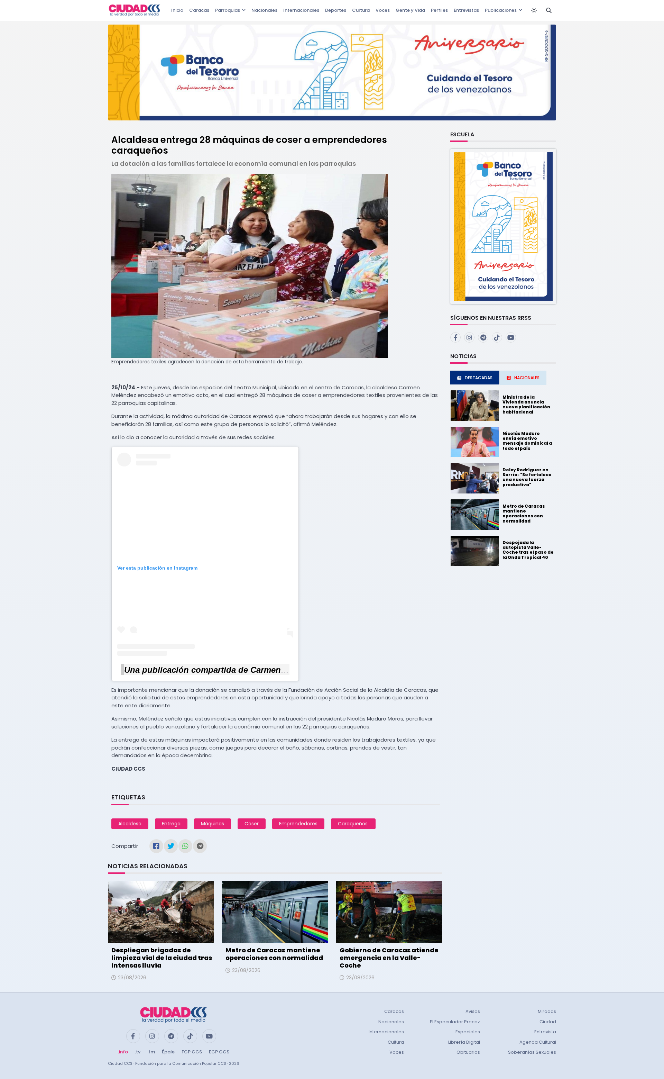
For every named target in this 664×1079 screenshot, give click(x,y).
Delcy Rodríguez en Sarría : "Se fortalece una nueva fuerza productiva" (527, 477)
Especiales (467, 1031)
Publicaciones (501, 10)
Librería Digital (464, 1042)
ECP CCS (219, 1052)
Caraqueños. (353, 823)
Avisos (472, 1011)
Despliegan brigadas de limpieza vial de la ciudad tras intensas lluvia (161, 957)
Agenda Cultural (537, 1042)
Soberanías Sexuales (532, 1052)
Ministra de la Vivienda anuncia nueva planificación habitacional (526, 404)
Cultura (361, 10)
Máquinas (212, 823)
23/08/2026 (132, 977)
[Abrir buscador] (549, 10)
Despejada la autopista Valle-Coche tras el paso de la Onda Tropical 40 (528, 550)
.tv (137, 1052)
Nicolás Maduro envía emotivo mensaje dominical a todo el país (527, 440)
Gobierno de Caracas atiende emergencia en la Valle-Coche (389, 957)
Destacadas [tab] (478, 378)
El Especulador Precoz (455, 1021)
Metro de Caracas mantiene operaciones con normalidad (274, 954)
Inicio (177, 10)
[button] (503, 226)
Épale (168, 1052)
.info (123, 1052)
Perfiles (439, 10)
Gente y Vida (410, 10)
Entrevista (545, 1031)
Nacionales (264, 10)
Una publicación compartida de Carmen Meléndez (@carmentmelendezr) (266, 669)
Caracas (199, 10)
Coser (252, 823)
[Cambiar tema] (534, 10)
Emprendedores (298, 823)
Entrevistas (466, 10)
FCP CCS (192, 1052)
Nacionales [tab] (527, 378)
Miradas (547, 1011)
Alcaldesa (129, 823)
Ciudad (548, 1021)
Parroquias (227, 10)
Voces (383, 10)
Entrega (171, 823)
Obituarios (468, 1052)
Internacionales (301, 10)
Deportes (335, 10)
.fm (151, 1052)
